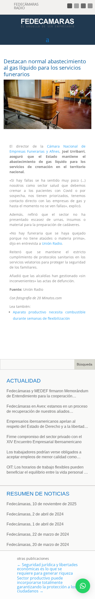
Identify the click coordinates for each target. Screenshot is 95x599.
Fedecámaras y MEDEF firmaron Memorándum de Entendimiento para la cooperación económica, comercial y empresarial (47, 394)
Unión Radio (52, 243)
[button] (83, 586)
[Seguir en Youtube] (90, 5)
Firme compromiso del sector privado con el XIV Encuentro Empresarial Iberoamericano (44, 439)
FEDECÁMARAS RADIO (26, 6)
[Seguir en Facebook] (69, 5)
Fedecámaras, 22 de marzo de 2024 (38, 534)
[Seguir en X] (76, 5)
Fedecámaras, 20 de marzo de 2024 (38, 545)
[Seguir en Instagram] (83, 5)
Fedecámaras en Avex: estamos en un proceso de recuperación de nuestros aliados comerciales (47, 409)
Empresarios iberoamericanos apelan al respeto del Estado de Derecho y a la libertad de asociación (45, 424)
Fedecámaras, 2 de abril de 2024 (35, 514)
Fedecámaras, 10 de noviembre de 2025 (41, 504)
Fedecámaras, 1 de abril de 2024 (35, 524)
